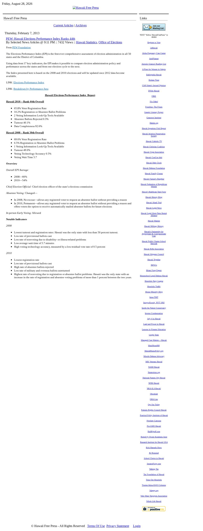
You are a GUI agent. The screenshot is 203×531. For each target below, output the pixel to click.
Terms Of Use (96, 526)
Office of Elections (110, 42)
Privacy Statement (117, 526)
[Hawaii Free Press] (86, 7)
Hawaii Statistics (86, 42)
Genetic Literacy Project (153, 112)
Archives (81, 25)
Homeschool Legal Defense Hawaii (154, 276)
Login (137, 526)
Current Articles (63, 25)
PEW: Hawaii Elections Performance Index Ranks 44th (40, 38)
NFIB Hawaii (153, 383)
